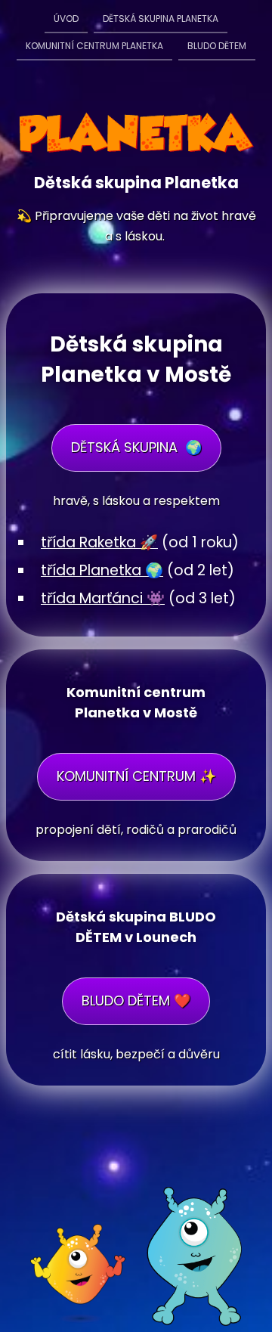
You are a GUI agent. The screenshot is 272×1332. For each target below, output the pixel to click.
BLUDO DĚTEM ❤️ (136, 1000)
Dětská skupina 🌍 (136, 447)
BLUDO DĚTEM (216, 45)
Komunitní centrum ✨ (136, 776)
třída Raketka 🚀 (99, 542)
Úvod (66, 18)
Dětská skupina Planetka (160, 18)
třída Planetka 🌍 (102, 570)
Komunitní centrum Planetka (94, 45)
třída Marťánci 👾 (103, 598)
